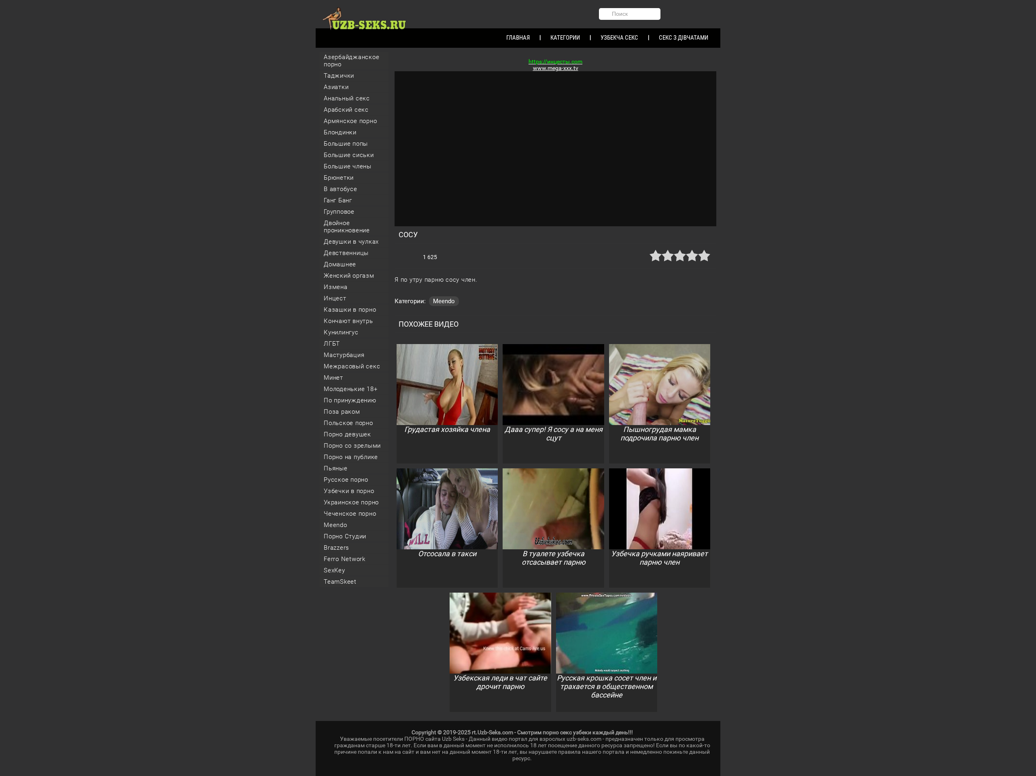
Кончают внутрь (348, 321)
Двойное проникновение (347, 226)
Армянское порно (350, 121)
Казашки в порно (350, 309)
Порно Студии (345, 536)
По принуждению (350, 400)
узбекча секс (619, 37)
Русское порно (346, 479)
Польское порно (348, 423)
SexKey (334, 570)
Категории (565, 37)
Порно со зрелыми (352, 445)
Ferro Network (344, 559)
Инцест (335, 298)
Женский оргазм (349, 275)
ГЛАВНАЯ (518, 37)
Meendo (335, 525)
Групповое (339, 211)
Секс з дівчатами (683, 37)
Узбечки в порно (349, 491)
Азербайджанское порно (351, 60)
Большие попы (346, 143)
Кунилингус (341, 332)
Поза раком (342, 411)
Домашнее (340, 264)
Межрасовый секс (352, 366)
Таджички (339, 75)
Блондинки (340, 132)
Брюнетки (339, 177)
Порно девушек (347, 434)
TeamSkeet (340, 581)
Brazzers (336, 547)
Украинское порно (351, 502)
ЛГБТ (332, 343)
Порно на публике (351, 457)
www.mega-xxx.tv (555, 68)
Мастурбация (344, 355)
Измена (336, 287)
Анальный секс (347, 98)
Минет (333, 377)
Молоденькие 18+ (350, 389)
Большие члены (348, 166)
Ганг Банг (338, 200)
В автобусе (340, 189)
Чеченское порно (350, 513)
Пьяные (336, 468)
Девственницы (346, 253)
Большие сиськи (349, 155)
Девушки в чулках (351, 241)
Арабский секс (346, 109)
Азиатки (336, 87)
